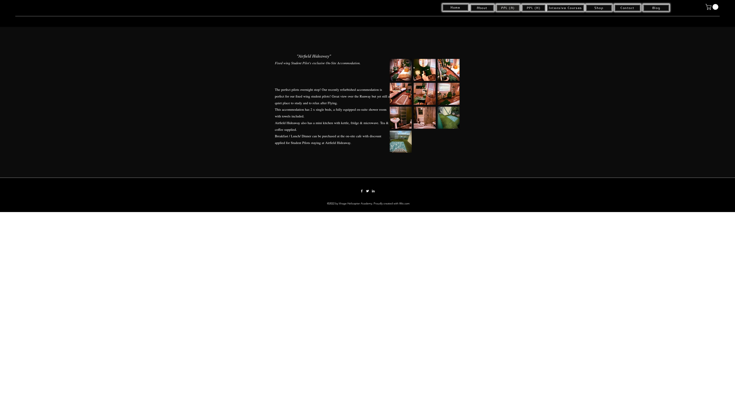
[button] (713, 7)
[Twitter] (367, 191)
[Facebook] (362, 191)
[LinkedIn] (373, 191)
